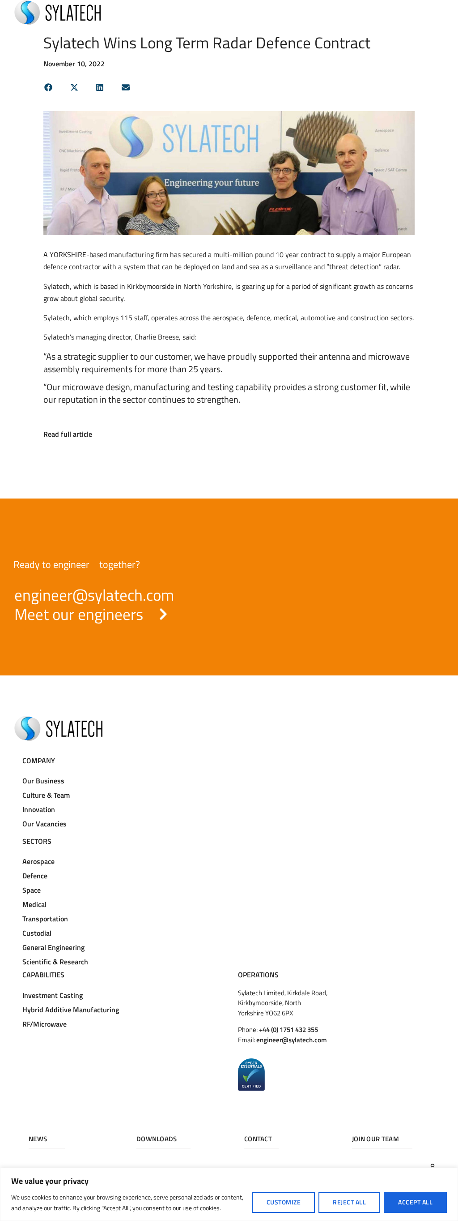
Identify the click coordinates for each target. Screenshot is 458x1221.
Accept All (415, 1202)
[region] (229, 1194)
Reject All (349, 1202)
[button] (48, 87)
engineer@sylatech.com (291, 1040)
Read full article (67, 434)
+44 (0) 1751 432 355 (288, 1029)
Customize (284, 1202)
